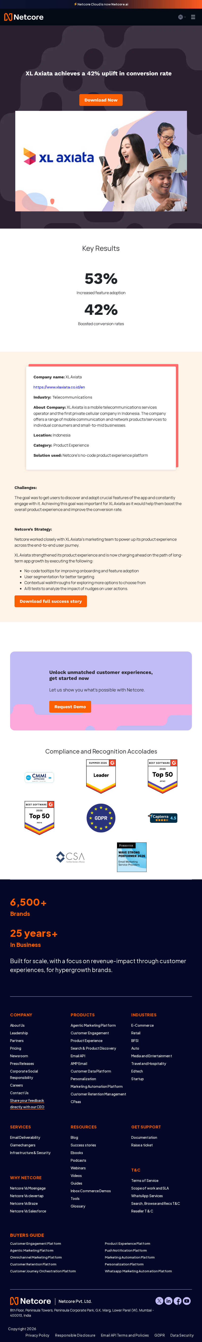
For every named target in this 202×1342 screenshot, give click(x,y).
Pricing (15, 1048)
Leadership (19, 1033)
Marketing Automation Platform (97, 1086)
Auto (135, 1048)
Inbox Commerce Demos (91, 1191)
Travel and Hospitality (148, 1063)
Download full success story (51, 601)
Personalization (83, 1078)
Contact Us (19, 1092)
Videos (76, 1175)
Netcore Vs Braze (24, 1203)
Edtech (137, 1071)
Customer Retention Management (98, 1094)
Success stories (83, 1145)
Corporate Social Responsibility (24, 1074)
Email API (78, 1056)
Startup (137, 1078)
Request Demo (70, 706)
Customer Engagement (90, 1033)
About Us (17, 1025)
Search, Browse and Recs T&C (155, 1203)
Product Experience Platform (127, 1243)
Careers (16, 1085)
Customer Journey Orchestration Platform (43, 1271)
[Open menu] (193, 17)
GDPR (159, 1335)
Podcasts (78, 1160)
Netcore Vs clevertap (27, 1195)
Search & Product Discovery (93, 1048)
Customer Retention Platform (33, 1264)
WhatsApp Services (147, 1195)
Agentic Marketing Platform (93, 1025)
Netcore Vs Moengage (28, 1188)
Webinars (78, 1168)
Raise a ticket (142, 1145)
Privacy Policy (38, 1335)
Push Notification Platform (126, 1250)
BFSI (134, 1040)
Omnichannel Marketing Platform (36, 1257)
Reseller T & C (142, 1211)
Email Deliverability (25, 1137)
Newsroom (19, 1056)
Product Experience (86, 1040)
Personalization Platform (124, 1264)
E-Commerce (142, 1025)
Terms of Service (144, 1180)
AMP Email (79, 1063)
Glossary (78, 1206)
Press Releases (22, 1063)
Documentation (144, 1137)
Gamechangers (22, 1145)
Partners (17, 1040)
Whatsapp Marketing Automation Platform (138, 1271)
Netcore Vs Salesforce (28, 1211)
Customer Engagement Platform (35, 1243)
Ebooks (77, 1152)
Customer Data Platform (91, 1071)
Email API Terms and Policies (125, 1335)
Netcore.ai (119, 4)
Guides (76, 1183)
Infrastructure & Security (30, 1152)
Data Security (182, 1335)
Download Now (101, 99)
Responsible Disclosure (75, 1335)
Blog (74, 1137)
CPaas (76, 1101)
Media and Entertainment (151, 1056)
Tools (75, 1198)
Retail (135, 1033)
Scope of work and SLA (150, 1188)
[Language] (182, 17)
